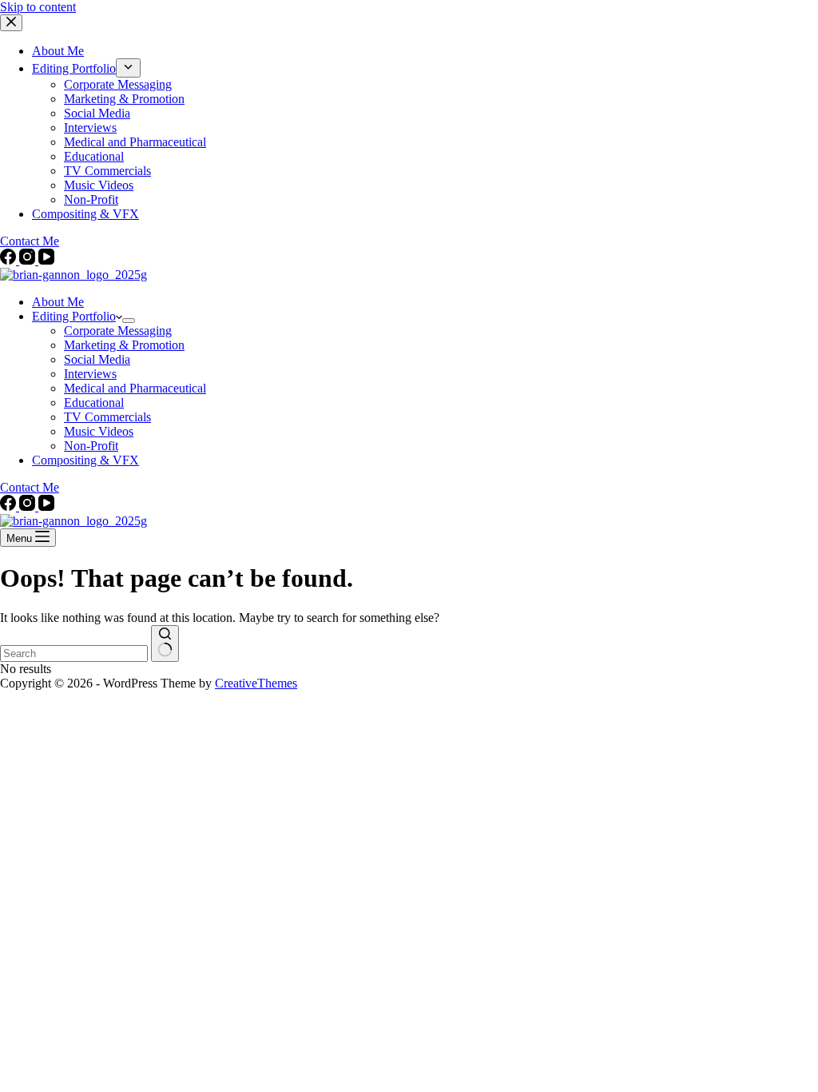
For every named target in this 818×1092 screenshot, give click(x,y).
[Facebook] (9, 260)
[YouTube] (46, 260)
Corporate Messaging (118, 330)
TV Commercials (107, 417)
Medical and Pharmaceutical (135, 388)
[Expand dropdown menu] (128, 320)
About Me (58, 302)
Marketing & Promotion (124, 345)
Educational (94, 402)
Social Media (97, 359)
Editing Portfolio (74, 316)
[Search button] (165, 643)
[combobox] (74, 653)
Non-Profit (91, 445)
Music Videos (98, 431)
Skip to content (38, 7)
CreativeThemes (256, 683)
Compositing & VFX (85, 460)
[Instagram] (28, 260)
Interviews (90, 374)
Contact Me (29, 487)
